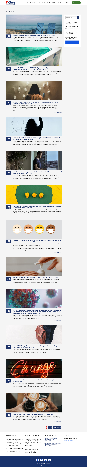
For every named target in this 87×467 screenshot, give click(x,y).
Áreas (39, 2)
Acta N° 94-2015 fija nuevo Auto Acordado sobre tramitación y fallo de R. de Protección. (36, 380)
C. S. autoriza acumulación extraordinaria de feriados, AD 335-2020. (34, 35)
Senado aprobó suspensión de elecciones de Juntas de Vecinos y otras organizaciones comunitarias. (35, 102)
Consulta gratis (76, 2)
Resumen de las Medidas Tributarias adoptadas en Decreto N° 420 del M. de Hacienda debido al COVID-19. (36, 138)
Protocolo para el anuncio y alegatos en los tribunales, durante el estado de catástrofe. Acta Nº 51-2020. (37, 206)
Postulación (66, 2)
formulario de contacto (68, 440)
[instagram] (45, 460)
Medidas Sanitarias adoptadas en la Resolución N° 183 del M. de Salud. (36, 277)
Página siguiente (57, 427)
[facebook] (37, 460)
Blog (43, 2)
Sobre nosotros (31, 2)
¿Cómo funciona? (51, 2)
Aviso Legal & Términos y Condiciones (45, 465)
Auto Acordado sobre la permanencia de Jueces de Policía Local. (33, 414)
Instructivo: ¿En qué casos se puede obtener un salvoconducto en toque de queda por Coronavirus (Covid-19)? (37, 241)
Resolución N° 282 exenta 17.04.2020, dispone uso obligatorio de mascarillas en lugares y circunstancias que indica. (33, 68)
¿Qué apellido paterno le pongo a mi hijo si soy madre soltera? (53, 444)
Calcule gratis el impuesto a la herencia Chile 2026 (51, 439)
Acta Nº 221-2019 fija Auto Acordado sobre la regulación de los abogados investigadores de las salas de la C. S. (36, 346)
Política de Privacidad (59, 465)
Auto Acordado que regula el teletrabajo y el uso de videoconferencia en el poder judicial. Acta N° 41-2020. (37, 172)
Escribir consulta (72, 42)
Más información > (58, 42)
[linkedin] (49, 460)
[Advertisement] (43, 7)
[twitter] (41, 460)
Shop (59, 2)
